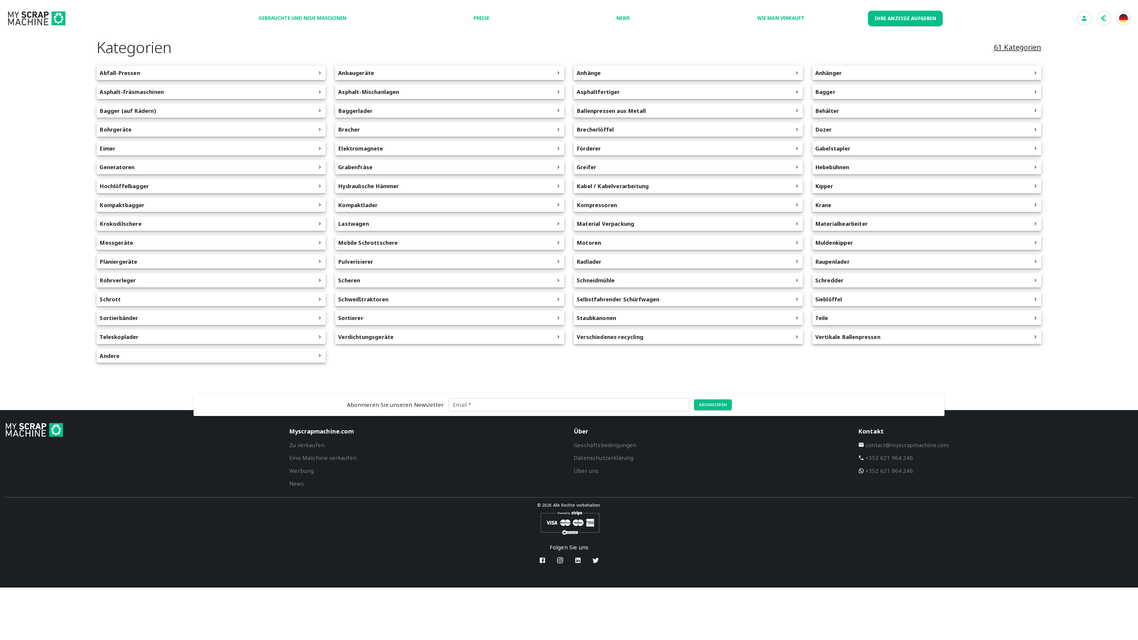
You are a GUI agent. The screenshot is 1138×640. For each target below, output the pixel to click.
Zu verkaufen (307, 445)
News (296, 483)
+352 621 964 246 (889, 457)
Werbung (301, 470)
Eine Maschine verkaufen (323, 457)
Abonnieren (713, 404)
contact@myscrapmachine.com (907, 445)
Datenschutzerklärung (604, 457)
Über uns (586, 470)
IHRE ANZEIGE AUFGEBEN (905, 18)
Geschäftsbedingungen (605, 445)
